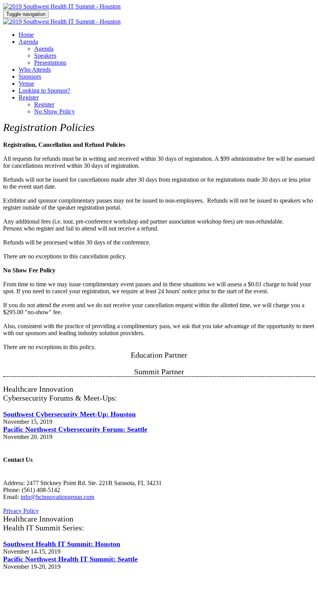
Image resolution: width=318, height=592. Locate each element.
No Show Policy (54, 111)
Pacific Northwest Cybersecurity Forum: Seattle (75, 429)
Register (29, 97)
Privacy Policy (21, 511)
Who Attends (35, 69)
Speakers (45, 55)
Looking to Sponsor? (44, 90)
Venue (26, 83)
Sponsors (30, 76)
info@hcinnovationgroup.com (57, 497)
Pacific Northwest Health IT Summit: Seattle (70, 559)
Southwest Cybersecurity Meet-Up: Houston (69, 414)
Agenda (28, 41)
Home (26, 34)
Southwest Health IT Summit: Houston (61, 544)
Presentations (50, 62)
